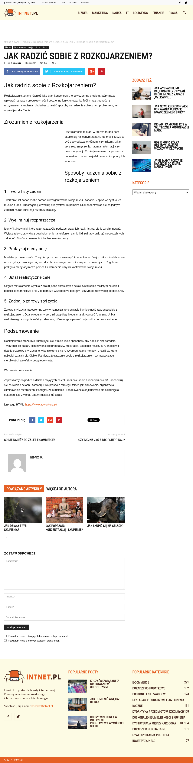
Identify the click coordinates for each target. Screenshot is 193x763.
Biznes (82, 13)
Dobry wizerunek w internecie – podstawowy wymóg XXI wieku (106, 721)
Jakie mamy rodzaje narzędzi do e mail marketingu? (168, 163)
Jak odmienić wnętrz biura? (105, 700)
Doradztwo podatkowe (148, 688)
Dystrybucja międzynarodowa (154, 723)
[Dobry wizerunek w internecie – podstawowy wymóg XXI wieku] (77, 722)
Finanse (158, 13)
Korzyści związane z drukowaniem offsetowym (104, 684)
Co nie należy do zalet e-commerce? (29, 440)
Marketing (100, 13)
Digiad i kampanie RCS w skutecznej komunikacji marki (171, 127)
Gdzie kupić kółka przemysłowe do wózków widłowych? (168, 145)
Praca (173, 13)
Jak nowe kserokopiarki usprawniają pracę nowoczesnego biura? (171, 109)
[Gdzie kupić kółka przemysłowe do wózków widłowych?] (141, 147)
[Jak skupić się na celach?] (106, 510)
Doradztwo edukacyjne (149, 729)
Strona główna (49, 2)
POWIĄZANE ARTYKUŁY (24, 489)
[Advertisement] (96, 30)
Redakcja (16, 62)
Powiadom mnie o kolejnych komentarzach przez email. (38, 636)
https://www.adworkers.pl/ (41, 404)
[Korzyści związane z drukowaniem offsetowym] (77, 686)
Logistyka (140, 13)
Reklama (73, 2)
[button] (184, 12)
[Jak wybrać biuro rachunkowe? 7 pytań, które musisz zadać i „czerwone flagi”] (141, 93)
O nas (62, 2)
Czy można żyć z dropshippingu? (101, 440)
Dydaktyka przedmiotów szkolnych (158, 711)
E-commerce (140, 682)
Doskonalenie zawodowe (149, 694)
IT (127, 13)
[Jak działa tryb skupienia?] (23, 510)
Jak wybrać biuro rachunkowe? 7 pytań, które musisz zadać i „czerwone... (169, 92)
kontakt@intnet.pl (42, 706)
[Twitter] (186, 2)
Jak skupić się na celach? (105, 526)
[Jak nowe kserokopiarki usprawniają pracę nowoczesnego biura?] (141, 111)
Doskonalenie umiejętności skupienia (30, 47)
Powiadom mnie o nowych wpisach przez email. (34, 640)
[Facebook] (180, 2)
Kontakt (85, 2)
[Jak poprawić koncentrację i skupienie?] (64, 510)
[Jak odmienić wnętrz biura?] (77, 704)
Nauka (117, 13)
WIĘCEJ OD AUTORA (61, 489)
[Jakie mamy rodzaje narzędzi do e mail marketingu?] (141, 165)
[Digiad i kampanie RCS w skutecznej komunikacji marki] (141, 129)
